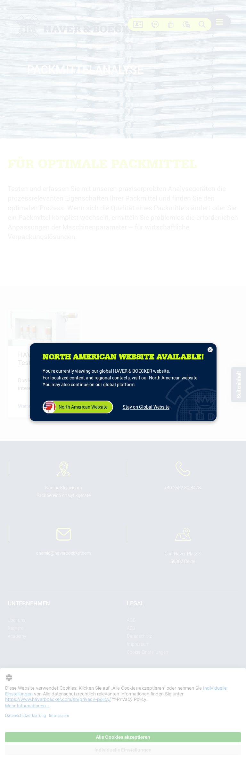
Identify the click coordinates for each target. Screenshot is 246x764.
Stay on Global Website (146, 407)
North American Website (83, 407)
